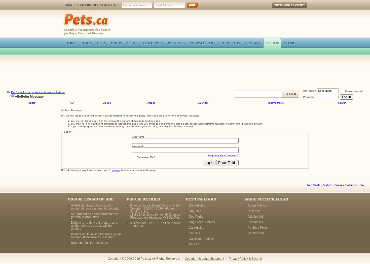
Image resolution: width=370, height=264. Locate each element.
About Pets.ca (257, 205)
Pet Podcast (256, 233)
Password (308, 97)
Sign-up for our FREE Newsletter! (92, 5)
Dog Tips (195, 211)
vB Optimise (172, 214)
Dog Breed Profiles (202, 222)
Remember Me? (354, 91)
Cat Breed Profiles (201, 239)
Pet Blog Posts (258, 227)
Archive (327, 185)
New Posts (313, 185)
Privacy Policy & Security (246, 258)
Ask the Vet (255, 216)
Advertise (254, 211)
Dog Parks (196, 216)
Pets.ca (68, 14)
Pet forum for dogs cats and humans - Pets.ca (38, 92)
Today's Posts (276, 102)
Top (361, 185)
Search (342, 102)
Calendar (203, 102)
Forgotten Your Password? (223, 155)
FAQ (71, 102)
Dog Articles (197, 205)
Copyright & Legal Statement (204, 258)
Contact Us (255, 222)
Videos (107, 102)
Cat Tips (194, 233)
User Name (309, 90)
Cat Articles (196, 227)
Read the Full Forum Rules (89, 243)
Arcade (151, 102)
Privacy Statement (346, 185)
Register (31, 102)
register (116, 170)
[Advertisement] (185, 71)
